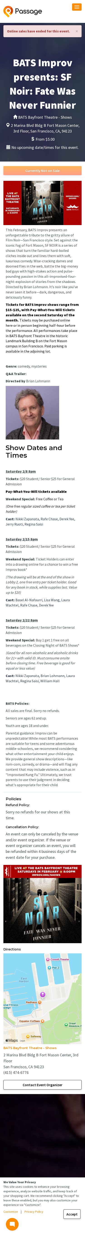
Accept (72, 1214)
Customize (10, 1212)
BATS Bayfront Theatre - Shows (30, 1048)
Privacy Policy (33, 1212)
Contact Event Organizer (42, 1084)
